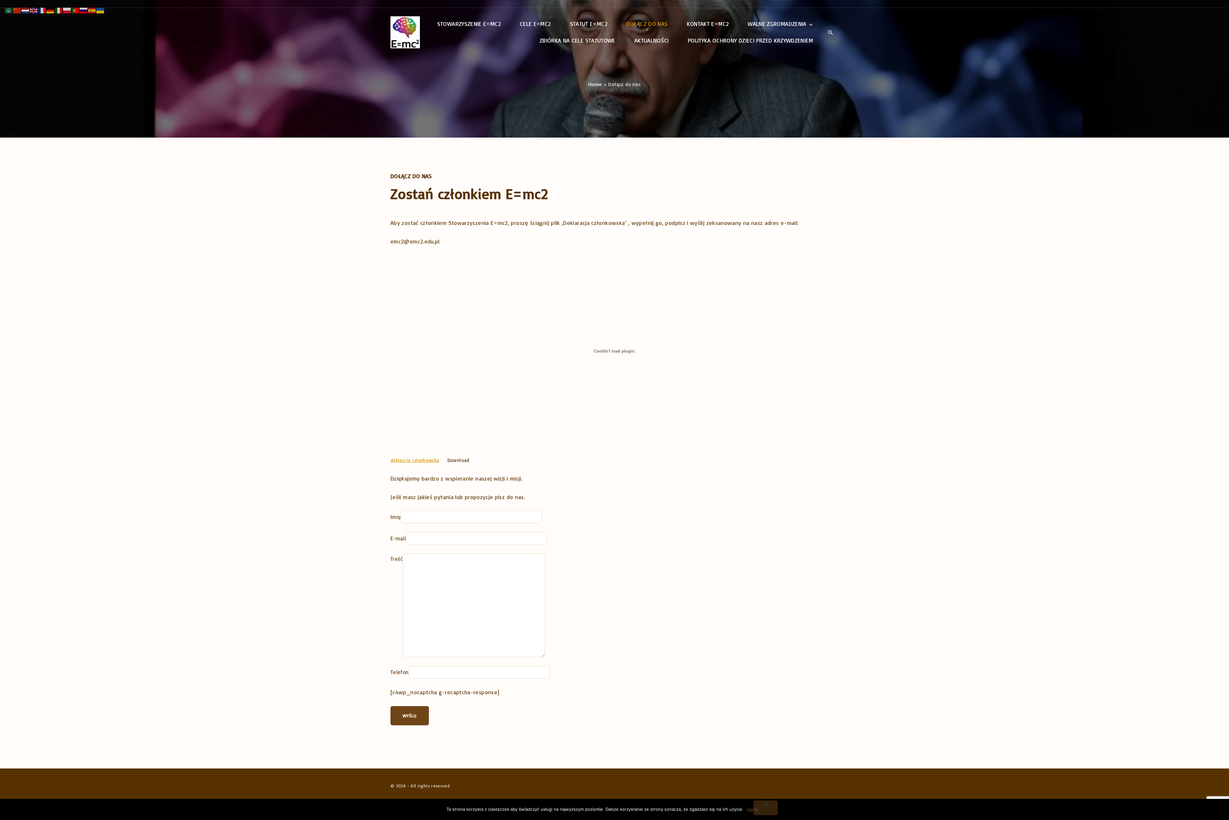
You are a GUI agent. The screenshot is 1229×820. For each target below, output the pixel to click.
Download (458, 460)
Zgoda (752, 809)
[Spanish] (92, 9)
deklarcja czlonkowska (414, 460)
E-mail (398, 538)
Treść (396, 558)
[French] (42, 9)
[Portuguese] (75, 9)
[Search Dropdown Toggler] (830, 32)
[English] (34, 9)
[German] (50, 9)
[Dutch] (25, 9)
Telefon (399, 672)
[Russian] (84, 9)
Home (595, 84)
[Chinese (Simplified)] (17, 9)
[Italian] (59, 9)
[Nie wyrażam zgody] (765, 807)
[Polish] (67, 9)
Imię (395, 516)
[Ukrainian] (100, 9)
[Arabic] (9, 9)
